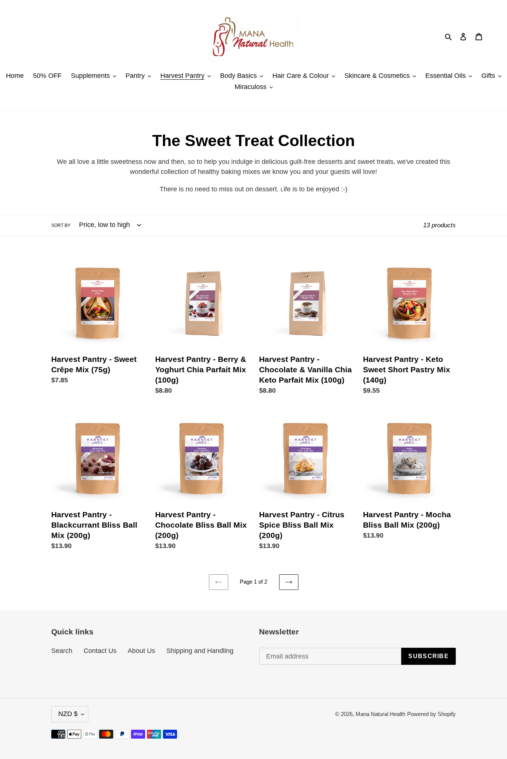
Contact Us (100, 650)
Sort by (61, 225)
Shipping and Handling (199, 650)
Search (61, 650)
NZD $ (68, 713)
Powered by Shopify (431, 714)
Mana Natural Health (380, 714)
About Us (141, 650)
